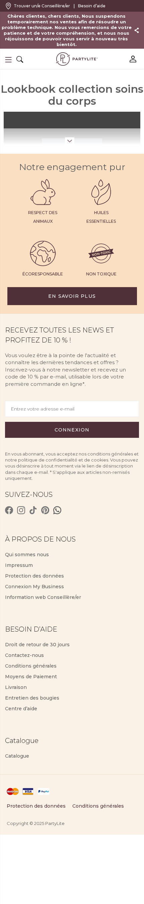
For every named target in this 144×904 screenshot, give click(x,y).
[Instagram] (21, 510)
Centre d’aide (21, 709)
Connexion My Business (34, 587)
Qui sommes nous (27, 555)
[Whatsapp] (57, 510)
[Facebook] (9, 510)
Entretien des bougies (32, 698)
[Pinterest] (45, 510)
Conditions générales (31, 666)
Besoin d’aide (91, 5)
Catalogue (17, 756)
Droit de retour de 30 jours (37, 645)
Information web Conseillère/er (43, 597)
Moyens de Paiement (31, 677)
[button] (8, 59)
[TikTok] (33, 510)
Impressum (19, 565)
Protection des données (34, 576)
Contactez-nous (24, 655)
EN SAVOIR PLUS (72, 296)
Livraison (16, 687)
